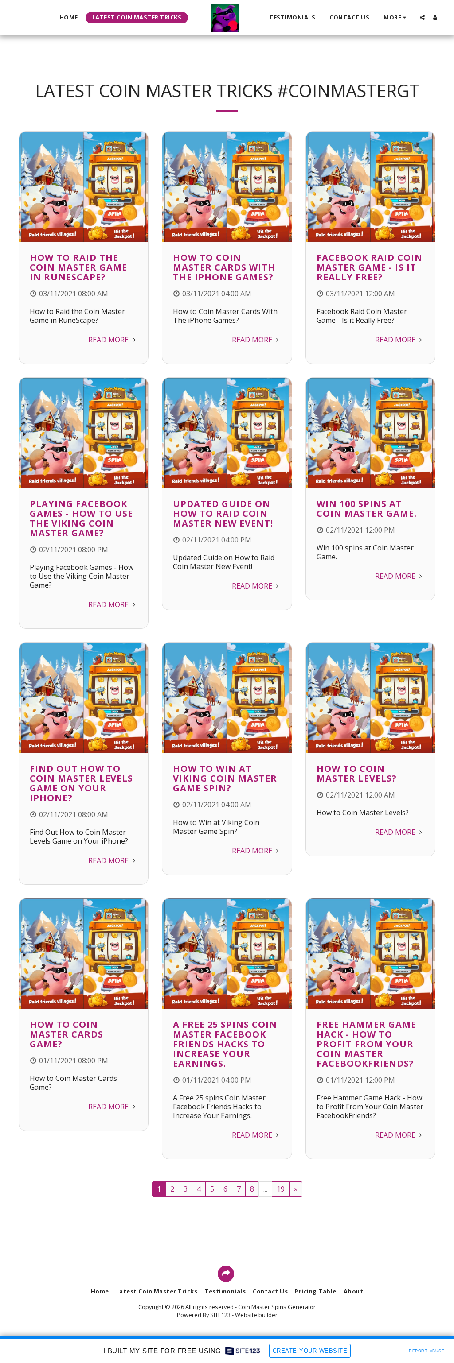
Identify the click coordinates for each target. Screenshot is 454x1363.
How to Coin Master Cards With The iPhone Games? (224, 267)
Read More (109, 340)
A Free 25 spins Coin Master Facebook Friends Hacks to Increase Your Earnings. (225, 1043)
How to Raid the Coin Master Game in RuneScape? (78, 267)
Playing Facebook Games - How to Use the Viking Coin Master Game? (81, 518)
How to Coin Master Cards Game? (66, 1034)
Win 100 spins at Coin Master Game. (367, 508)
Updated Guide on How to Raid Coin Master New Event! (223, 513)
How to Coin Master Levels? (357, 773)
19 (281, 1189)
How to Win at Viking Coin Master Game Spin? (225, 778)
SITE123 (220, 1315)
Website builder (256, 1315)
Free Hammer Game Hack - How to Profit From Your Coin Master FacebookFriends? (366, 1043)
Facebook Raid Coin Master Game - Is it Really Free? (370, 267)
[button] (422, 17)
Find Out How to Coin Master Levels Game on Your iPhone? (81, 783)
